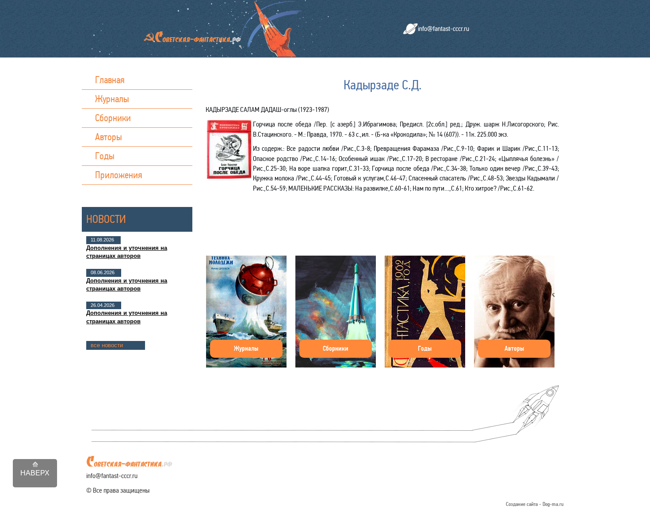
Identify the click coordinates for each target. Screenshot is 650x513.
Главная (110, 80)
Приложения (118, 175)
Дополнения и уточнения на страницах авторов (126, 252)
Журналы (112, 99)
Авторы (108, 137)
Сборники (113, 118)
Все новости (107, 345)
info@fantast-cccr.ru (443, 28)
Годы (105, 156)
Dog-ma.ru (553, 504)
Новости (106, 219)
